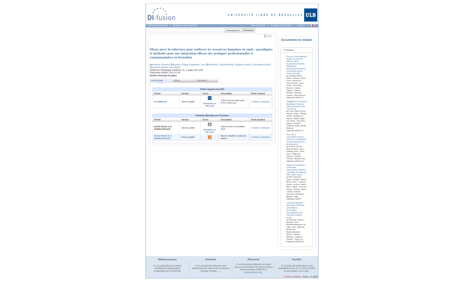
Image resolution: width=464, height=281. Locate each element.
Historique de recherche (185, 25)
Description (226, 93)
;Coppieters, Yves (197, 64)
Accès (205, 93)
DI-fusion (290, 50)
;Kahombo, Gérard (217, 64)
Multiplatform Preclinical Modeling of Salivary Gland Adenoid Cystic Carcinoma (296, 105)
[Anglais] (315, 25)
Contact (301, 25)
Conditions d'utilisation (260, 102)
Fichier (157, 93)
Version (185, 93)
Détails (177, 80)
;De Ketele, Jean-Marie (169, 67)
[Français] (311, 25)
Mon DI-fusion (258, 25)
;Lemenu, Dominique (253, 64)
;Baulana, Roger (180, 64)
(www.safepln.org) (253, 272)
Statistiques (202, 80)
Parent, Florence (162, 64)
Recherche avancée (158, 25)
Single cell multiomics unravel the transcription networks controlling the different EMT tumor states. (296, 170)
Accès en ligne (157, 80)
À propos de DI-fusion (281, 25)
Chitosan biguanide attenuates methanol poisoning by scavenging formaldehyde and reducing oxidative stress (295, 210)
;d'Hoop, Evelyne (234, 64)
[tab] (296, 50)
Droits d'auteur (258, 93)
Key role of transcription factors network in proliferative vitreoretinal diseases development (296, 139)
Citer (270, 36)
